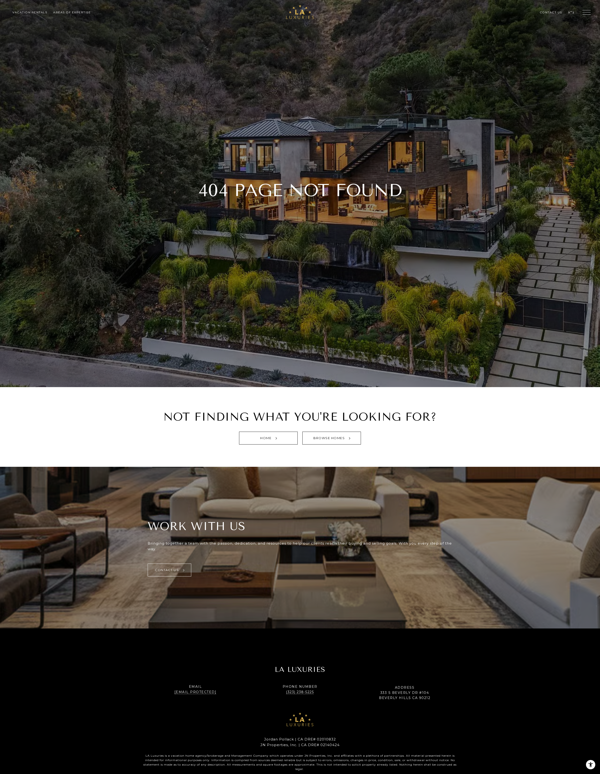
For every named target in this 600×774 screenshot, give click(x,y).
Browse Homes (329, 438)
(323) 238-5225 (300, 692)
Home (266, 438)
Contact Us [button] (167, 570)
